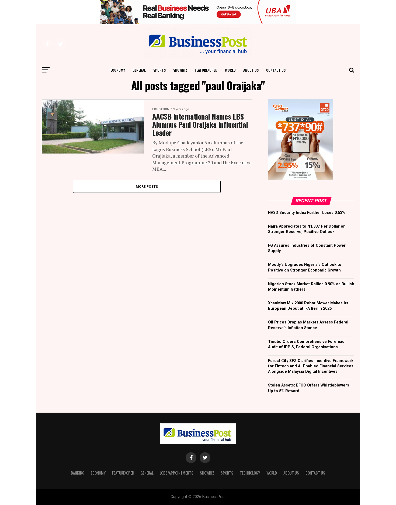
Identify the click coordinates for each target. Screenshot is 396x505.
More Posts (147, 186)
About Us (251, 70)
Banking (77, 473)
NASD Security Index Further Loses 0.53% (306, 212)
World (230, 70)
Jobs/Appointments (176, 473)
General (139, 70)
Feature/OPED (206, 70)
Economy (117, 70)
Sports (159, 70)
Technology (250, 473)
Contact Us (276, 70)
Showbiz (180, 70)
